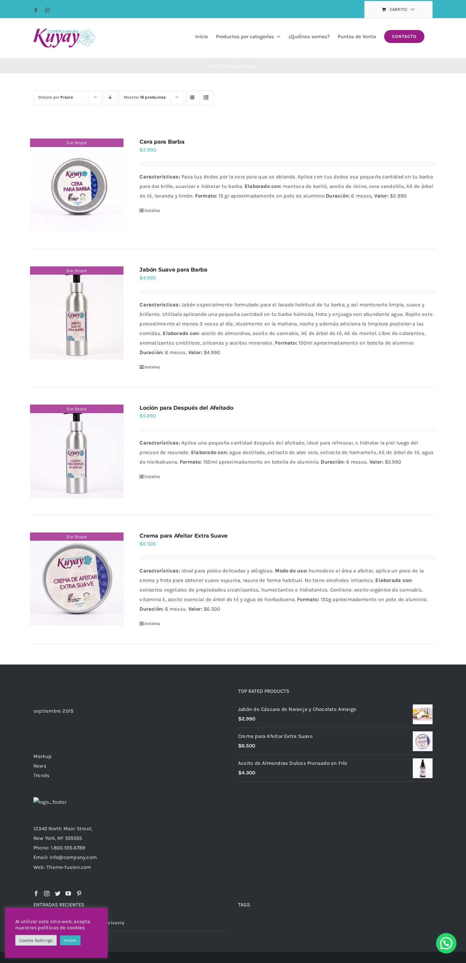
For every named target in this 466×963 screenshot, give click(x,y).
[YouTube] (68, 893)
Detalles (152, 210)
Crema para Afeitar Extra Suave (184, 535)
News (39, 766)
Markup (42, 756)
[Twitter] (57, 893)
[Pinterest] (79, 893)
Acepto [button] (70, 940)
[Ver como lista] (206, 97)
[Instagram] (46, 893)
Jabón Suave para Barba (173, 269)
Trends (41, 775)
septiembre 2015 (53, 711)
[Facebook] (36, 893)
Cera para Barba (162, 141)
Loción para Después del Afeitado (186, 408)
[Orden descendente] (110, 97)
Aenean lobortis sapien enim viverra (81, 923)
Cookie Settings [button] (36, 940)
